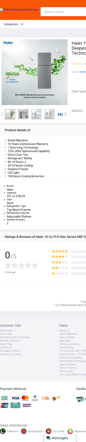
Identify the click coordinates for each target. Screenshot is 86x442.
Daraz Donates (66, 337)
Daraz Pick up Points (10, 354)
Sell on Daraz (66, 371)
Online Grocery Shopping (72, 361)
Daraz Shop (6, 344)
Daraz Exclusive (67, 364)
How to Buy (6, 334)
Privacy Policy (66, 347)
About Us (64, 330)
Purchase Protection (10, 350)
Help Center (6, 330)
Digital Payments (68, 334)
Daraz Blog (65, 340)
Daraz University (68, 367)
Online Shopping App (70, 357)
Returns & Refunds (10, 340)
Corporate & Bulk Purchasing (15, 337)
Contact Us (5, 347)
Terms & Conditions (69, 344)
